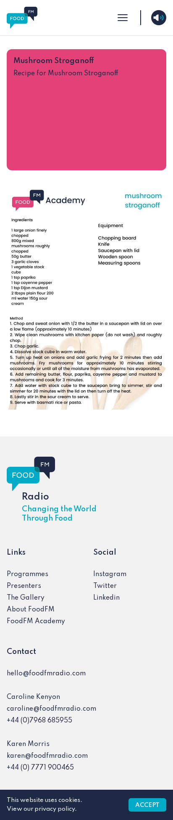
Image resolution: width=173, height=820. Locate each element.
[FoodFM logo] (22, 18)
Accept (147, 805)
